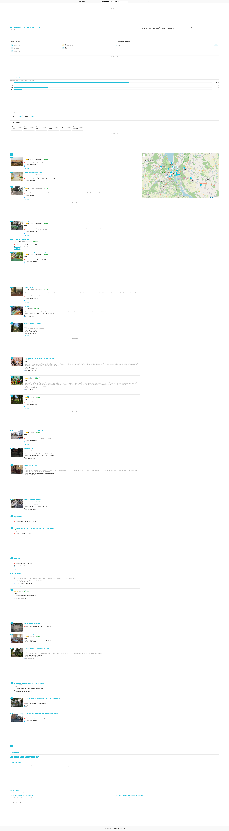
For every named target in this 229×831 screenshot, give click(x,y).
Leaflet (211, 197)
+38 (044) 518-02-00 (33, 404)
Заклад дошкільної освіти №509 (32, 396)
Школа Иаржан (18, 516)
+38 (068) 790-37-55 (33, 387)
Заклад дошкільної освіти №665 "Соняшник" (36, 430)
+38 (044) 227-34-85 (33, 298)
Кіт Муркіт (17, 558)
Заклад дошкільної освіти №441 (32, 323)
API (124, 828)
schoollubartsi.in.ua (31, 458)
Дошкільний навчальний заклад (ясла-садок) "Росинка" (29, 683)
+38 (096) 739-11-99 (33, 231)
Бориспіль (16, 756)
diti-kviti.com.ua (31, 316)
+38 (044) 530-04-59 (33, 641)
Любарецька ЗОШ (28, 448)
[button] (172, 168)
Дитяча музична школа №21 (21, 239)
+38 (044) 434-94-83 (33, 656)
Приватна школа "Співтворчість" (32, 634)
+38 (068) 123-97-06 (33, 180)
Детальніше (27, 168)
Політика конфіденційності (117, 828)
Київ (23, 4)
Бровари (21, 756)
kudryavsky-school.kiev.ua (33, 262)
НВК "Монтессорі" (28, 287)
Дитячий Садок (50, 765)
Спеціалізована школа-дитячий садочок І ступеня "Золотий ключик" (42, 698)
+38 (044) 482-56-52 (33, 195)
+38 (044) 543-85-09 (33, 507)
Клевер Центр (27, 221)
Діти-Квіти (26, 306)
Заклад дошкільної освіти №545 (23, 590)
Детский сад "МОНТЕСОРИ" (31, 465)
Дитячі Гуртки (35, 765)
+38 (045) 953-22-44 (33, 456)
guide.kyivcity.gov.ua (32, 165)
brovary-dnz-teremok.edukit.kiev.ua (25, 583)
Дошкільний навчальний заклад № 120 (34, 187)
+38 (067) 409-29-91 (33, 474)
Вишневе (33, 756)
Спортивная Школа (14, 765)
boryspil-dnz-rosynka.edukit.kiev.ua (25, 691)
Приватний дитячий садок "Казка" (33, 377)
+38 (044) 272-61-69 (33, 261)
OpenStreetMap (216, 197)
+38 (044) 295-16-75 (33, 331)
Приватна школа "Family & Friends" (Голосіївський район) (39, 358)
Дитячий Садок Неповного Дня (61, 765)
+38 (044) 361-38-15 (24, 565)
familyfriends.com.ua (32, 370)
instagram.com (30, 389)
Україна (11, 4)
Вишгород (27, 756)
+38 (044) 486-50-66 (24, 596)
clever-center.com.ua (32, 232)
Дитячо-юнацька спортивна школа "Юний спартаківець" (39, 157)
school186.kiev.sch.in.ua (32, 721)
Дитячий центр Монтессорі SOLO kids (34, 172)
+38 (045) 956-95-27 (24, 690)
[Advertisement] (114, 17)
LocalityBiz (82, 1)
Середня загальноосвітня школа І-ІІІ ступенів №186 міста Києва (41, 713)
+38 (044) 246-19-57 (33, 705)
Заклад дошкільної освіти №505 (32, 499)
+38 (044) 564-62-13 (24, 246)
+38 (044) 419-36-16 (33, 164)
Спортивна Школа (23, 765)
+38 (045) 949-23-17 (24, 581)
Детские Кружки (72, 765)
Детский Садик (43, 765)
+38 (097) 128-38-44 (33, 368)
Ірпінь (11, 756)
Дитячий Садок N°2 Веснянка (32, 623)
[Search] (129, 2)
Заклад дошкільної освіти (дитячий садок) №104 (37, 648)
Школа (25, 190)
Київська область (17, 4)
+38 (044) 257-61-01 (33, 720)
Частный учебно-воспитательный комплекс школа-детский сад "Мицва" (34, 528)
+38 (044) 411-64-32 (33, 440)
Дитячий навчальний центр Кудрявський (35, 252)
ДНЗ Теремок (17, 573)
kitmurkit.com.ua (21, 566)
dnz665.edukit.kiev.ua (32, 441)
